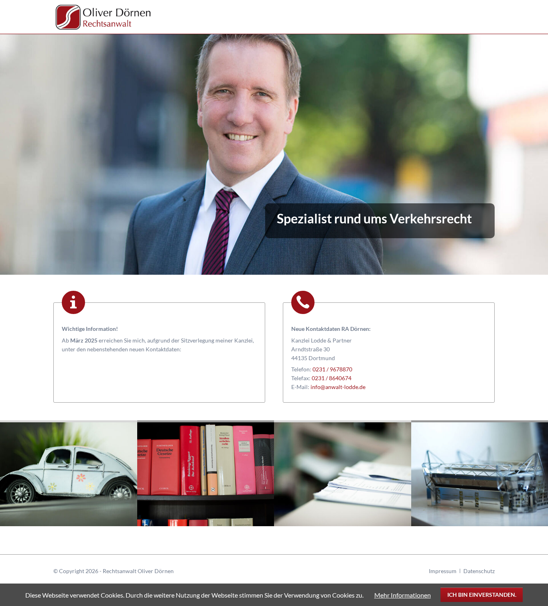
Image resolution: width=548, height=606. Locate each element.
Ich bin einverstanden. (481, 594)
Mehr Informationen (402, 595)
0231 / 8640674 (331, 378)
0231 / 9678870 (332, 369)
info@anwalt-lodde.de (338, 386)
